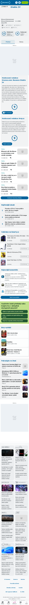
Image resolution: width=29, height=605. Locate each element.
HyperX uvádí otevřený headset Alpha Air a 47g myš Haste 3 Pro (7, 564)
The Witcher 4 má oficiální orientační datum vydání (10, 394)
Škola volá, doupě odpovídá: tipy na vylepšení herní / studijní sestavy (6, 476)
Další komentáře (14, 297)
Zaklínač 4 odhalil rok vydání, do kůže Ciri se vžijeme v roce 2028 (21, 539)
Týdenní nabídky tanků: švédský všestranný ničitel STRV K (7, 524)
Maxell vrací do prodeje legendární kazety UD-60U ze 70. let (20, 460)
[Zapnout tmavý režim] (19, 2)
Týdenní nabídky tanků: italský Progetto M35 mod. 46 (7, 537)
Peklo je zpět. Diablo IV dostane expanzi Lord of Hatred (8, 165)
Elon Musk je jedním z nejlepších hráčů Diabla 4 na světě (8, 189)
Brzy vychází (6, 327)
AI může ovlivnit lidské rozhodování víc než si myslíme (21, 475)
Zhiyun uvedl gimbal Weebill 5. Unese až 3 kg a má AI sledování (20, 564)
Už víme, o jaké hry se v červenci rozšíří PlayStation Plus (9, 177)
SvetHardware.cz (6, 376)
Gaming (3, 149)
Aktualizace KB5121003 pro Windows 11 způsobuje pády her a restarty (12, 373)
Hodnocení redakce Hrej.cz (13, 118)
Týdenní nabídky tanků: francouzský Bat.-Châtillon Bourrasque (7, 531)
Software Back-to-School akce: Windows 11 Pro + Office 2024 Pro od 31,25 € (21, 572)
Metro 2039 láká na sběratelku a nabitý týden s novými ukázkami (12, 380)
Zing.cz (4, 368)
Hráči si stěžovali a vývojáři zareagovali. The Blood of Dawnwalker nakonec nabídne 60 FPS (7, 461)
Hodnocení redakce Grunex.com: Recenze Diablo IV (14, 80)
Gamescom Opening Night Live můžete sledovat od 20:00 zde (11, 365)
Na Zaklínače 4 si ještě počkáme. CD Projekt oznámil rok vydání (7, 469)
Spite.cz (4, 390)
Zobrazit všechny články (14, 198)
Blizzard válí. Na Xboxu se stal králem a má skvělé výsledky (8, 153)
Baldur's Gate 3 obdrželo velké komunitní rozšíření (6, 507)
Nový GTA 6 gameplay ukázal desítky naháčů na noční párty (11, 387)
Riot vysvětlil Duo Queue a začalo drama (21, 506)
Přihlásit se (25, 2)
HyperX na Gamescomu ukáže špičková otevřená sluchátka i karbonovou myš (21, 468)
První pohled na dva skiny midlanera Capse (21, 493)
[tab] (8, 42)
